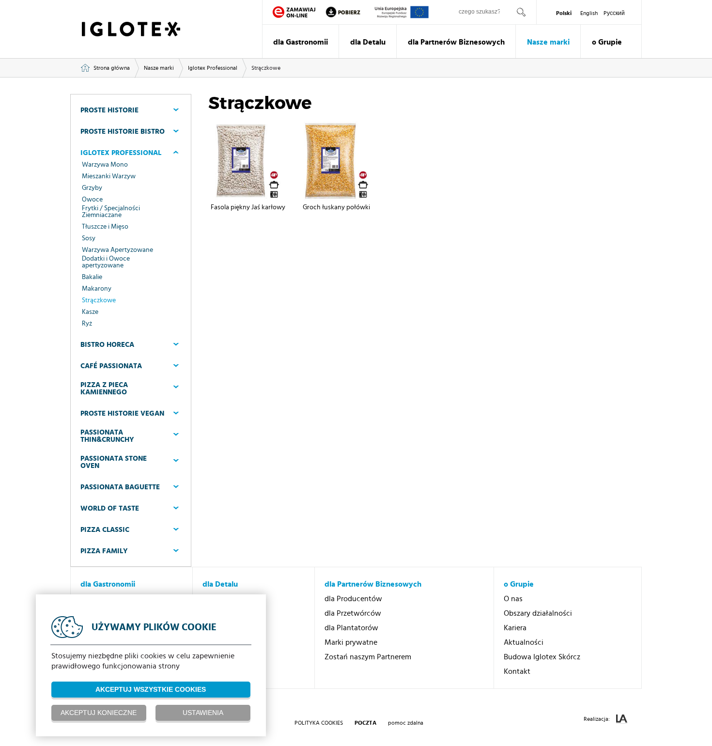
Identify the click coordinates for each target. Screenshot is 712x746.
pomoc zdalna (405, 723)
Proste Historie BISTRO (122, 131)
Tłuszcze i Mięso (105, 226)
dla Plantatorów (351, 628)
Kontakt (517, 671)
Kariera (515, 628)
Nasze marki (548, 42)
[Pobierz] (349, 12)
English (589, 13)
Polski (564, 13)
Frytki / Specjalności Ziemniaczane (111, 211)
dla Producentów (353, 599)
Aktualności (523, 642)
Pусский (614, 13)
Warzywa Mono (105, 164)
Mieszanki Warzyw (109, 176)
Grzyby (92, 188)
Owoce (92, 199)
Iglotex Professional (212, 68)
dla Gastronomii (300, 42)
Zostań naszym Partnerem (368, 657)
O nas (513, 599)
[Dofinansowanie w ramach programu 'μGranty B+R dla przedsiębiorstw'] (402, 12)
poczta (365, 723)
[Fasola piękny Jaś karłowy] (247, 161)
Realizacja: (597, 719)
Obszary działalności (538, 613)
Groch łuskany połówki (336, 207)
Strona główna (111, 68)
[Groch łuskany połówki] (336, 161)
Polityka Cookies (318, 723)
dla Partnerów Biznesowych (456, 42)
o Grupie (607, 42)
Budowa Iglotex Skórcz (542, 657)
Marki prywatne (351, 642)
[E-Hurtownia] (294, 12)
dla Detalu (368, 42)
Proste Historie (109, 110)
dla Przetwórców (353, 613)
